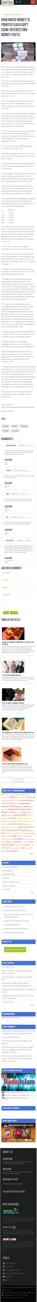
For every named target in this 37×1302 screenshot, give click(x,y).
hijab (8, 812)
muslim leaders (22, 821)
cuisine (7, 800)
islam (3, 815)
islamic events (9, 815)
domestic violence (28, 800)
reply (6, 464)
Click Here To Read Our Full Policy (13, 1184)
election (17, 803)
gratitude (3, 809)
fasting (17, 806)
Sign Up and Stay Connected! (15, 950)
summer (22, 845)
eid (14, 803)
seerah (12, 842)
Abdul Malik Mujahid (8, 874)
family (12, 806)
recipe (25, 839)
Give (33, 2)
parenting (19, 830)
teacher (27, 844)
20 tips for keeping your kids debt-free (15, 764)
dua (2, 803)
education (8, 803)
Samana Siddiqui (7, 871)
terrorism (5, 847)
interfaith (29, 812)
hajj (7, 809)
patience (31, 830)
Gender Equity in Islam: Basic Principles (16, 921)
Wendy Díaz (6, 878)
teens (32, 844)
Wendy (27, 848)
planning (28, 833)
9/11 (2, 794)
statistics (24, 426)
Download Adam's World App (14, 1273)
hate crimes (22, 809)
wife (30, 847)
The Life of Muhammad (11, 925)
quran (7, 839)
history (5, 431)
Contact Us (9, 1277)
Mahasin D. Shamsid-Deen (10, 882)
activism (8, 794)
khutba (3, 818)
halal (10, 809)
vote (20, 848)
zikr (18, 851)
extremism (5, 806)
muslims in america (17, 824)
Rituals (3, 842)
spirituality (10, 844)
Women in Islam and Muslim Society (15, 929)
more (32, 892)
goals (31, 806)
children (13, 797)
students (17, 845)
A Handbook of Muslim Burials (14, 933)
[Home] (7, 2)
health (28, 809)
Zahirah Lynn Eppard (8, 886)
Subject (5, 587)
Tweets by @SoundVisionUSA (10, 1018)
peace (3, 833)
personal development (14, 833)
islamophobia (20, 815)
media (24, 818)
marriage (12, 818)
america (15, 431)
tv (13, 848)
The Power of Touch (8, 967)
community (30, 797)
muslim (14, 821)
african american (15, 794)
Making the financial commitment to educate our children (18, 643)
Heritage (4, 812)
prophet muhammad (22, 836)
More (32, 854)
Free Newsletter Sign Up (13, 1270)
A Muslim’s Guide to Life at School (15, 910)
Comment (6, 595)
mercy (29, 818)
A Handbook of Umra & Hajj (13, 906)
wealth (14, 426)
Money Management (13, 14)
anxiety (27, 794)
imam (24, 812)
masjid (19, 818)
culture (11, 800)
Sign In (7, 1280)
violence (16, 848)
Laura (6, 818)
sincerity (17, 841)
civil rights (21, 797)
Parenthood (10, 830)
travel (11, 848)
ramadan (18, 839)
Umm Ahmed (6, 889)
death (19, 800)
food (22, 806)
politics (10, 836)
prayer (14, 835)
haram (15, 809)
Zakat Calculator (10, 1263)
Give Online (9, 1267)
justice (29, 815)
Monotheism (8, 821)
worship (8, 851)
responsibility (30, 839)
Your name (6, 573)
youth (14, 850)
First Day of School (8, 1002)
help (32, 809)
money (5, 426)
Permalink (30, 445)
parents (26, 830)
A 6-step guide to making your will (13, 703)
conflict (3, 800)
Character (5, 797)
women (3, 851)
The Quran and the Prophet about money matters (18, 733)
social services (24, 842)
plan (24, 833)
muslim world (22, 827)
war (23, 847)
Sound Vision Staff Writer (10, 867)
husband (18, 812)
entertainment (25, 803)
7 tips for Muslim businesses (11, 675)
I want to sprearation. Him (10, 1037)
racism (12, 839)
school (7, 841)
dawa (16, 800)
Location (6, 580)
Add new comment (7, 411)
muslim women (11, 827)
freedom (27, 806)
